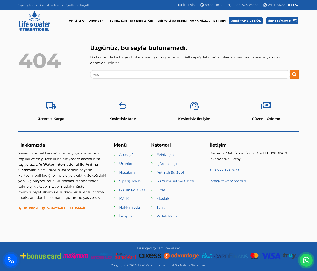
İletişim (219, 20)
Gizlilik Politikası (51, 5)
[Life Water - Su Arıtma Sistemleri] (35, 20)
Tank (161, 207)
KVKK (124, 199)
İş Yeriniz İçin (142, 20)
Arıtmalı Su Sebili (172, 20)
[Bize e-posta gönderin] (292, 5)
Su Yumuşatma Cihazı (175, 181)
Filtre (161, 190)
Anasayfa (77, 20)
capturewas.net (168, 248)
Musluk (163, 199)
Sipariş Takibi (27, 5)
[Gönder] (294, 74)
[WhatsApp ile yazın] (306, 260)
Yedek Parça (167, 216)
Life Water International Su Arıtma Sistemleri (172, 265)
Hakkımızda (200, 20)
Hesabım (127, 172)
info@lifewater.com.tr (228, 181)
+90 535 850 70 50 (225, 170)
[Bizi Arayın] (10, 260)
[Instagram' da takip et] (288, 5)
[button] (246, 20)
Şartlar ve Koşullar (79, 5)
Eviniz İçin (118, 20)
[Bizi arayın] (296, 5)
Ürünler (96, 20)
